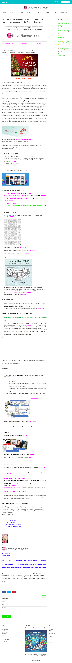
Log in (48, 1)
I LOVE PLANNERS (39, 660)
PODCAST (48, 12)
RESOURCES (35, 15)
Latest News (27, 625)
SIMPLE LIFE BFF (20, 15)
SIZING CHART (4, 633)
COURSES (55, 12)
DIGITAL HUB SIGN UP (5, 639)
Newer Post (43, 595)
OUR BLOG (3, 635)
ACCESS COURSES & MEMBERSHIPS (48, 15)
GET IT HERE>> (25, 318)
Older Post (5, 595)
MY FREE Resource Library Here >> (15, 491)
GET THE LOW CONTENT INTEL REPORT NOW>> (26, 325)
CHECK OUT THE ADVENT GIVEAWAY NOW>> (24, 78)
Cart (59, 1)
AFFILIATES (21, 12)
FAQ (2, 636)
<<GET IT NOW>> (13, 161)
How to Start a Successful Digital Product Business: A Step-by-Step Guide (64, 23)
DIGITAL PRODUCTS (39, 12)
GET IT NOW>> (19, 207)
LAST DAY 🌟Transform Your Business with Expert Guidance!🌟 (64, 43)
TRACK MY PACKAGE (5, 632)
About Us (3, 627)
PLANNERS (24, 43)
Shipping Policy (4, 641)
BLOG (27, 15)
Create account (53, 1)
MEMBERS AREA (12, 12)
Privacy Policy (4, 630)
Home (4, 12)
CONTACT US (4, 638)
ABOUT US (29, 12)
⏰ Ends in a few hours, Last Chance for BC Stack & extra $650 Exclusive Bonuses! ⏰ (63, 30)
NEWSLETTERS (63, 12)
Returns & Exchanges (5, 629)
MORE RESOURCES (9, 43)
